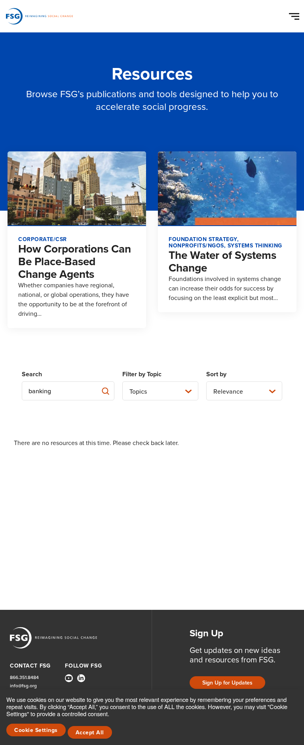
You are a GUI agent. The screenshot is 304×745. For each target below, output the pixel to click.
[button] (295, 14)
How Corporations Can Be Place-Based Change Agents (74, 261)
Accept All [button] (90, 732)
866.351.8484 (24, 677)
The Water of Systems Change (222, 261)
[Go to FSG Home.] (39, 16)
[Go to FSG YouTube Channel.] (69, 678)
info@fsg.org (23, 685)
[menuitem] (69, 681)
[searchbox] (68, 390)
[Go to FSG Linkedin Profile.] (81, 678)
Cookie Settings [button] (36, 730)
